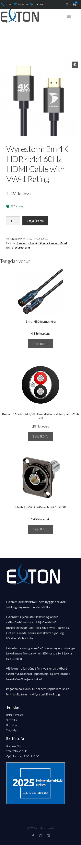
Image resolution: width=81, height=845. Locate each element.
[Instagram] (40, 835)
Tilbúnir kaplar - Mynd (52, 243)
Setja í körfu (35, 221)
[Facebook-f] (32, 835)
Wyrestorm (22, 247)
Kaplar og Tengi (27, 243)
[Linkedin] (48, 835)
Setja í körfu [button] (40, 343)
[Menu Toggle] (69, 17)
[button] (75, 65)
